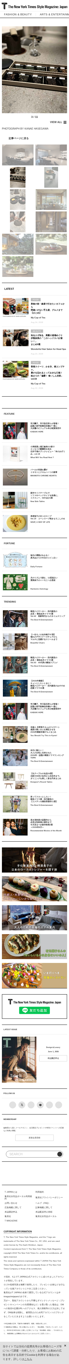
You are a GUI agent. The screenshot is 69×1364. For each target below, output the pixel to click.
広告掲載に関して (13, 1207)
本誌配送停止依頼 (43, 1212)
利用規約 (39, 1192)
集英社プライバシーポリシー (49, 1197)
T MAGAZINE (11, 1221)
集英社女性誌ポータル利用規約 (18, 1197)
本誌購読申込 (53, 1058)
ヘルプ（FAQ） (42, 1203)
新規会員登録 (34, 1138)
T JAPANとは (11, 1192)
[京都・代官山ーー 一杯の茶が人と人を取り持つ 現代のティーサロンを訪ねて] (34, 138)
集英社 (8, 1216)
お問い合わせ (11, 1203)
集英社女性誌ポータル (46, 1216)
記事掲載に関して (43, 1207)
